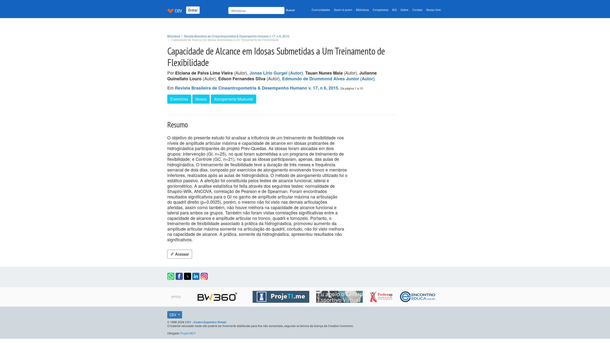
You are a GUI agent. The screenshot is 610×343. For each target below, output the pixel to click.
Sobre (404, 10)
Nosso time (433, 10)
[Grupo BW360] (218, 296)
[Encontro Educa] (418, 296)
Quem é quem (343, 10)
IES (394, 10)
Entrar (193, 10)
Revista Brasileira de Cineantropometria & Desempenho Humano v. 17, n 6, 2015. (237, 36)
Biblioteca (362, 10)
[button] (170, 276)
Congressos (380, 10)
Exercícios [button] (179, 99)
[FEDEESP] (382, 296)
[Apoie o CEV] (340, 296)
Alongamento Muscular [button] (233, 99)
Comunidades (321, 10)
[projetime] (281, 296)
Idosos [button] (201, 99)
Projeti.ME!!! (188, 333)
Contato (417, 10)
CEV (173, 314)
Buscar (290, 10)
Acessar (181, 254)
